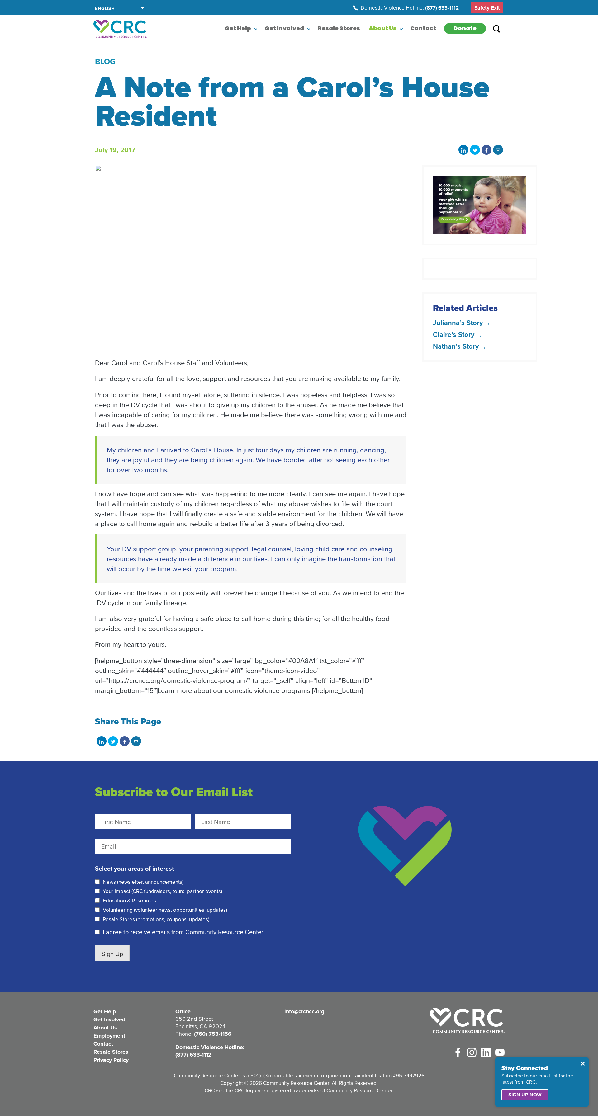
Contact (103, 1044)
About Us (105, 1028)
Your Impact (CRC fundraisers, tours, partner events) (162, 891)
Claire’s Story (453, 334)
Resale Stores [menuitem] (339, 29)
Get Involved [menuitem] (284, 29)
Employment (109, 1036)
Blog (105, 61)
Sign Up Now (525, 1094)
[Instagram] (472, 1052)
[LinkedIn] (486, 1052)
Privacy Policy (111, 1060)
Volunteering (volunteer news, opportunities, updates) (165, 910)
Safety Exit (487, 8)
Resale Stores (110, 1052)
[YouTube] (500, 1052)
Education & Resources (129, 900)
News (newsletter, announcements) (143, 882)
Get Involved (109, 1019)
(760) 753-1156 (212, 1034)
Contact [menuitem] (423, 29)
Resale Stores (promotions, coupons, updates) (156, 919)
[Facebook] (458, 1052)
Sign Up (112, 953)
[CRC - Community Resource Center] (467, 1021)
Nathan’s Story (456, 346)
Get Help (104, 1011)
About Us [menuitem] (382, 29)
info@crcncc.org (304, 1011)
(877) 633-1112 (442, 7)
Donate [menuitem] (465, 29)
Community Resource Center (120, 29)
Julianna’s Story (458, 322)
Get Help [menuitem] (238, 29)
